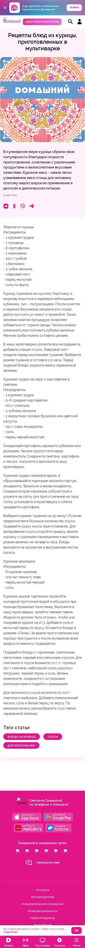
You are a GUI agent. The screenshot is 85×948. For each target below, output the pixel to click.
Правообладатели (42, 918)
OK (77, 930)
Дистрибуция (43, 925)
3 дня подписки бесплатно (42, 22)
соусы (53, 736)
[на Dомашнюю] (12, 21)
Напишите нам (47, 862)
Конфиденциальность (42, 911)
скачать (74, 7)
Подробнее (10, 932)
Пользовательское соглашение (42, 904)
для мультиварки (21, 745)
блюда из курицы (22, 736)
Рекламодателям (42, 897)
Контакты (42, 890)
